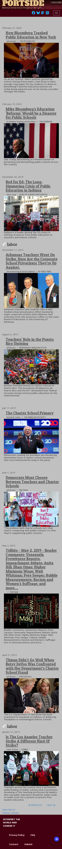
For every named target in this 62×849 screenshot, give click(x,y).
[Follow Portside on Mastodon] (42, 13)
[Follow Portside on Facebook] (33, 13)
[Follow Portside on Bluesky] (38, 13)
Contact (13, 844)
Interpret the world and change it (11, 822)
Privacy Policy (17, 834)
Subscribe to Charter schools (10, 811)
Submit (28, 844)
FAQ (33, 834)
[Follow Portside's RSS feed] (47, 13)
